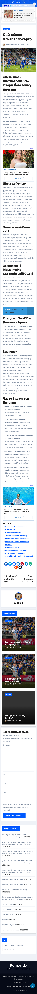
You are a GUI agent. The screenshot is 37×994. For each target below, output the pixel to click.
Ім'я (4, 774)
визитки (5, 920)
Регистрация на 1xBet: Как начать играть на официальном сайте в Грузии (17, 898)
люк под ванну (7, 915)
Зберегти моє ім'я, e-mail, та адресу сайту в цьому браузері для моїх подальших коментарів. (18, 807)
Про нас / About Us (19, 982)
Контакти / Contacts (20, 990)
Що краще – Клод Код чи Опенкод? (14, 890)
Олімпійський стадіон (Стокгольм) (19, 556)
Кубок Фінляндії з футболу (16, 550)
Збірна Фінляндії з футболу (16, 535)
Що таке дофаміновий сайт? (12, 880)
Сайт (4, 793)
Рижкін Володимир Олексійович (27, 579)
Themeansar (18, 979)
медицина (20, 945)
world (12, 945)
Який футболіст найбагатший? (13, 680)
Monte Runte (12, 45)
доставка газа (7, 909)
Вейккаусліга (10, 530)
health (5, 945)
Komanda (18, 2)
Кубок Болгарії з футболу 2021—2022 (11, 579)
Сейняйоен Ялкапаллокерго (17, 36)
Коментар (7, 745)
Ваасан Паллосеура (13, 533)
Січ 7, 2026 (18, 647)
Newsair (29, 976)
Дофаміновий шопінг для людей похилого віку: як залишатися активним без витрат (17, 843)
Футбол (6, 29)
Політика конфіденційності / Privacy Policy (20, 986)
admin (20, 602)
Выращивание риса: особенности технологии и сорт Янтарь (14, 836)
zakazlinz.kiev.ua (8, 904)
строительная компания (11, 930)
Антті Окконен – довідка (14, 553)
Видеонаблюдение (9, 925)
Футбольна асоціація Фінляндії (17, 538)
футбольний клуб (9, 950)
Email (5, 783)
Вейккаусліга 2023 (12, 547)
